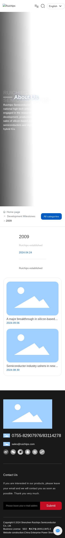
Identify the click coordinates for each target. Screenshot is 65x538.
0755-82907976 (26, 435)
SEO (24, 529)
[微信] (13, 452)
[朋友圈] (20, 452)
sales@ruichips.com (23, 444)
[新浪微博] (6, 452)
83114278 (52, 435)
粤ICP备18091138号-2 (40, 529)
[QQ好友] (27, 452)
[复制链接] (42, 452)
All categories (51, 216)
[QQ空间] (35, 452)
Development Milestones (21, 216)
